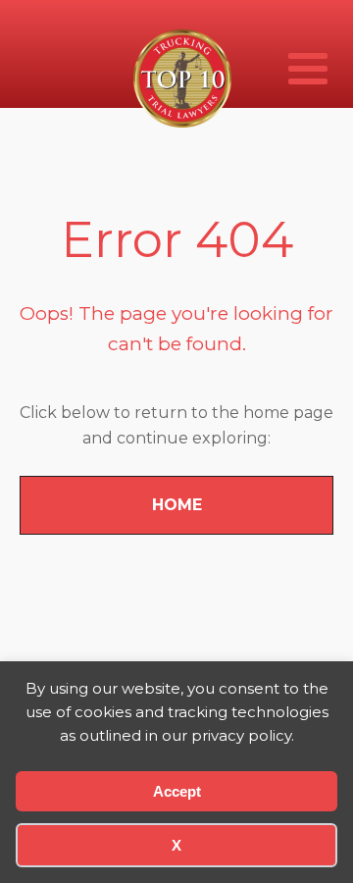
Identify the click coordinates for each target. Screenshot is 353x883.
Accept (177, 791)
